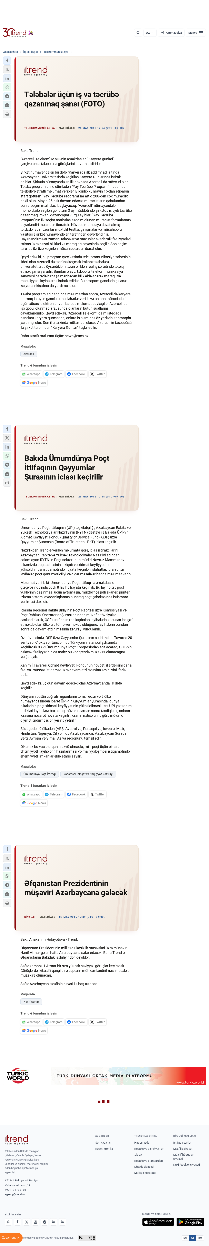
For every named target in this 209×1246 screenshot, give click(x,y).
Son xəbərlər (103, 1142)
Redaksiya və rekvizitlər (148, 1148)
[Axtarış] (138, 33)
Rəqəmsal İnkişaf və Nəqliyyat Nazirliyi (88, 774)
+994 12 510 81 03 (15, 1189)
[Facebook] (17, 1222)
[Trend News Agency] (16, 1140)
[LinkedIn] (53, 1222)
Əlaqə (138, 1154)
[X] (26, 1222)
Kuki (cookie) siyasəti (186, 1164)
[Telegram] (44, 1222)
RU (200, 1237)
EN (185, 1237)
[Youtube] (35, 1222)
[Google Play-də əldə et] (190, 1222)
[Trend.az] (18, 32)
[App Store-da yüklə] (158, 1222)
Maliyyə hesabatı (145, 1172)
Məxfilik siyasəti (183, 1148)
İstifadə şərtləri (182, 1142)
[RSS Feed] (62, 1222)
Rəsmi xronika (104, 1148)
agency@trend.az (15, 1194)
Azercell (28, 354)
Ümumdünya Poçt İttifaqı (39, 774)
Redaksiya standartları (148, 1160)
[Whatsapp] (8, 1222)
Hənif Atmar (31, 1001)
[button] (7, 60)
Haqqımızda (142, 1142)
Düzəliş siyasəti (143, 1166)
